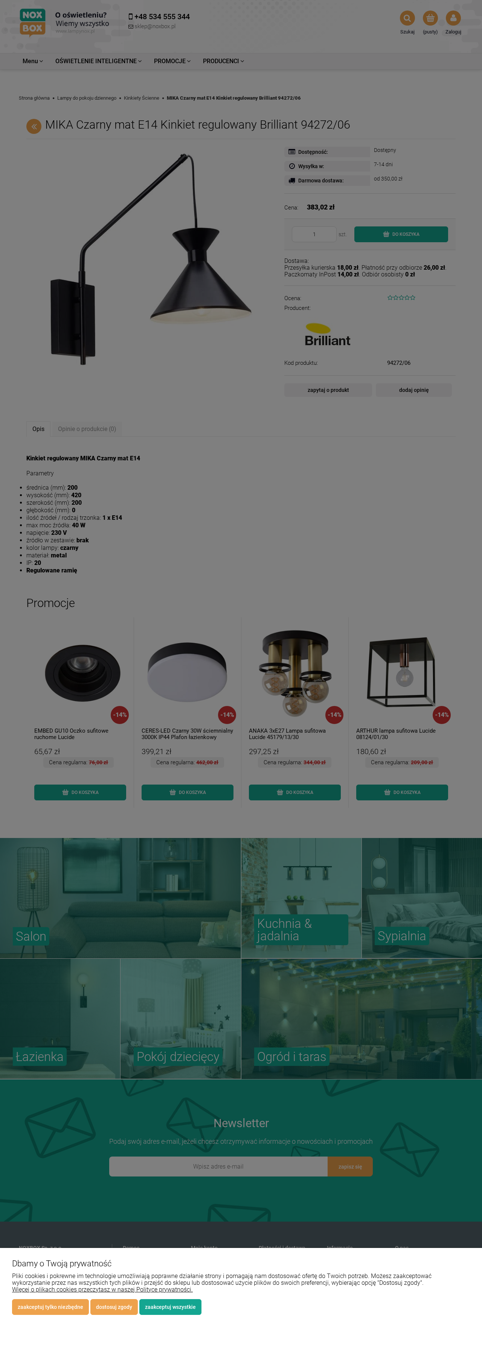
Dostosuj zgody (114, 1307)
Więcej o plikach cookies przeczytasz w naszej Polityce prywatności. (102, 1289)
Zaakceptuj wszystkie (170, 1307)
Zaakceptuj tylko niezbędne (50, 1307)
